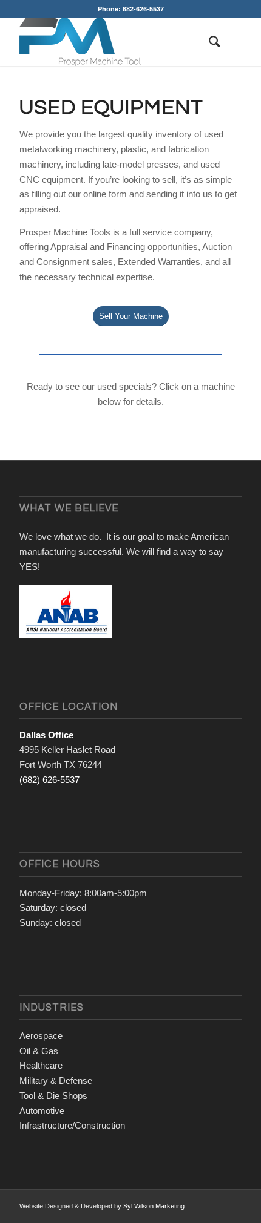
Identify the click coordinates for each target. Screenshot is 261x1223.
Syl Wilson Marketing (154, 1206)
